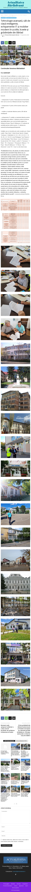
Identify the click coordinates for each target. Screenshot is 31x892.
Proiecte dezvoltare (11, 17)
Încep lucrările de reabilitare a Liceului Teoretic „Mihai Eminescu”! (15, 768)
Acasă (2, 15)
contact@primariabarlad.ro (19, 871)
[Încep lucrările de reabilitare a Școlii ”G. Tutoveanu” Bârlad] (25, 776)
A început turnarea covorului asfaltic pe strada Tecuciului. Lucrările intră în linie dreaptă (25, 768)
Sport (26, 885)
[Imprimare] (14, 42)
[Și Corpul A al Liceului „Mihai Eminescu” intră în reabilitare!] (5, 746)
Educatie (6, 15)
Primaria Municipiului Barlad (12, 35)
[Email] (10, 42)
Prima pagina (6, 883)
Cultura (15, 885)
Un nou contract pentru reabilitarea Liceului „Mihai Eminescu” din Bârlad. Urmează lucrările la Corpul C (5, 769)
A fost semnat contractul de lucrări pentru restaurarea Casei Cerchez (15, 795)
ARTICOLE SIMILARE (9, 740)
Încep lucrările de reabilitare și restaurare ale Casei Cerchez (5, 782)
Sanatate (13, 883)
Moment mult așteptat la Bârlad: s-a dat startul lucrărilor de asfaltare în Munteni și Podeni (8, 728)
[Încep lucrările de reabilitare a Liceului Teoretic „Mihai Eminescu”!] (15, 762)
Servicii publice (15, 887)
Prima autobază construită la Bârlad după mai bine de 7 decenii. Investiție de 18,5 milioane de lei (15, 753)
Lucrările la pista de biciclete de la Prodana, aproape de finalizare (15, 782)
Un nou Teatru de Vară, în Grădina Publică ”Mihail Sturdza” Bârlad (25, 795)
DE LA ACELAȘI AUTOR (21, 740)
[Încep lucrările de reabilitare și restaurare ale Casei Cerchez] (5, 776)
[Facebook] (2, 42)
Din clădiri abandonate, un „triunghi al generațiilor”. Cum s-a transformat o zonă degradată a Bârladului (25, 753)
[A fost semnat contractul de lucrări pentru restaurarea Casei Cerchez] (15, 789)
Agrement (21, 885)
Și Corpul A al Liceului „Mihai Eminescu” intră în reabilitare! (5, 752)
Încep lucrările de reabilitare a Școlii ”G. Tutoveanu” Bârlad (25, 782)
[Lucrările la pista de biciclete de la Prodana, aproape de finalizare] (15, 776)
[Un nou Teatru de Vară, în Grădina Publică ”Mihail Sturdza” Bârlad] (25, 789)
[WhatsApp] (6, 42)
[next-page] (16, 804)
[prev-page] (14, 804)
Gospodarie (25, 883)
